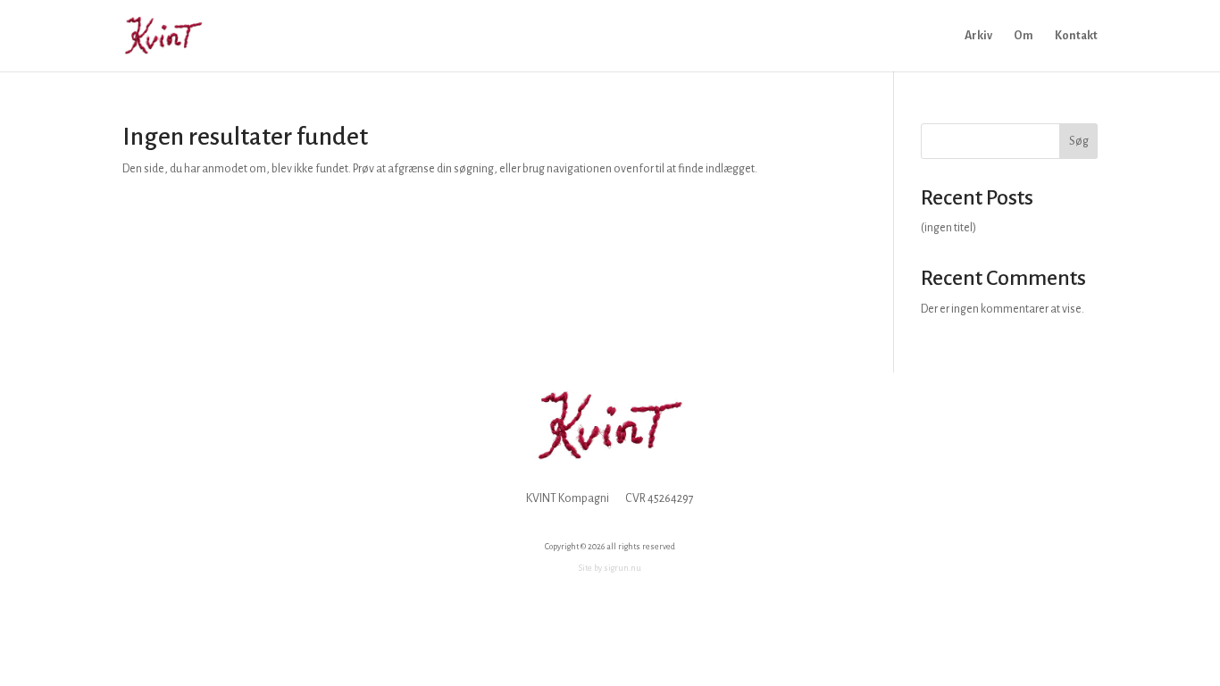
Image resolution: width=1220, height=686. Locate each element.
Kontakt (1076, 35)
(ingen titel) (948, 228)
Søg (1079, 141)
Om (1023, 35)
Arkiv (978, 35)
